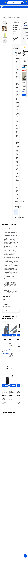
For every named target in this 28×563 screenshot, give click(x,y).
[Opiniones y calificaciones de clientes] (18, 413)
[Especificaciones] (18, 297)
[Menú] (2, 3)
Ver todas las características (20, 217)
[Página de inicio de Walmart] (5, 3)
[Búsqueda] (22, 3)
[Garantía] (17, 310)
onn (13, 20)
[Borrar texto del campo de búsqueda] (20, 2)
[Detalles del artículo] (18, 229)
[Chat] (25, 556)
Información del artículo (9, 224)
